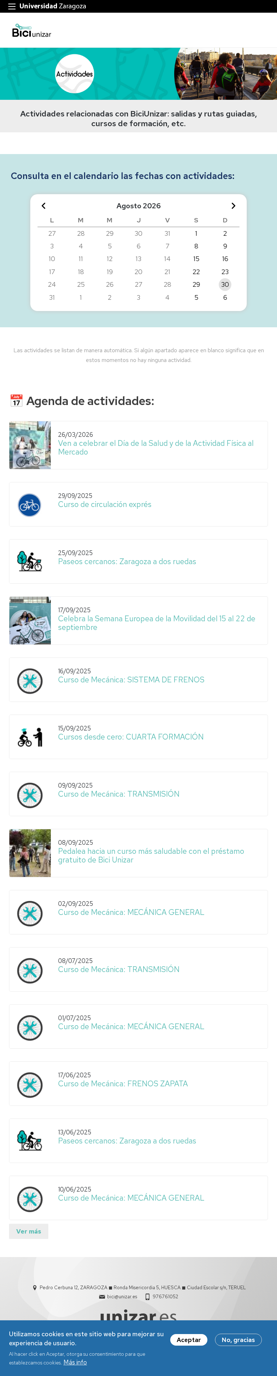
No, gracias (238, 1340)
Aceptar (189, 1340)
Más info (75, 1362)
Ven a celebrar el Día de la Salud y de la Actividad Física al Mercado (156, 447)
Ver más (28, 1231)
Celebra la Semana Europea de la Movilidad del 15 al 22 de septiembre (156, 623)
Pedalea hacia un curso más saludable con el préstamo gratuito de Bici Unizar (151, 855)
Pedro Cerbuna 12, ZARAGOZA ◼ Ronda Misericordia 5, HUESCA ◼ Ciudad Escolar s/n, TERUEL (143, 1288)
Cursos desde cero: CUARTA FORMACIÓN (131, 737)
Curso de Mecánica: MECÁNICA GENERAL (131, 912)
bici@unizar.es (122, 1297)
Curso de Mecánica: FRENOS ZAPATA (123, 1084)
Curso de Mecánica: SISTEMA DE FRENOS (131, 680)
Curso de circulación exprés (104, 504)
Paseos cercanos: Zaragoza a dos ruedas (127, 561)
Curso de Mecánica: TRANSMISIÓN (119, 794)
